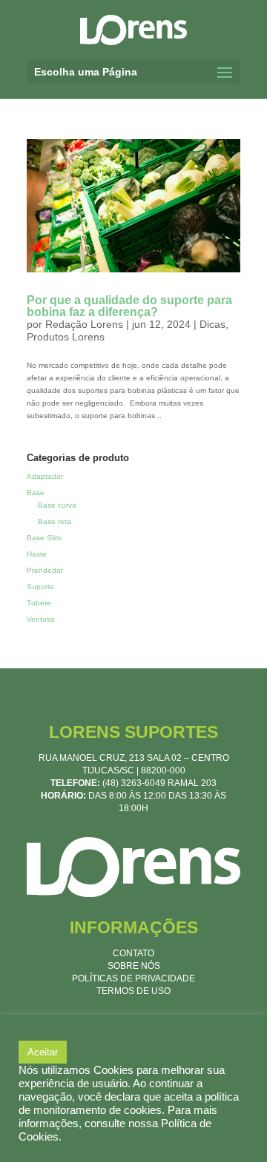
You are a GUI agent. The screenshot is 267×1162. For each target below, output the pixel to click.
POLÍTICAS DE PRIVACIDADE (133, 978)
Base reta (54, 521)
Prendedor (45, 570)
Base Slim (44, 538)
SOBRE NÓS (134, 966)
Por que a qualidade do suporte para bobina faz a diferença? (129, 306)
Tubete (39, 603)
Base (35, 492)
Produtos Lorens (66, 337)
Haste (37, 554)
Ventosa (41, 619)
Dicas (212, 324)
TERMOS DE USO (133, 991)
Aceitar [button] (42, 1052)
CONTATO (133, 953)
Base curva (57, 505)
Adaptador (45, 476)
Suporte (40, 586)
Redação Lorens (84, 324)
